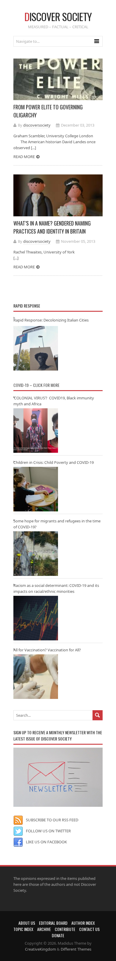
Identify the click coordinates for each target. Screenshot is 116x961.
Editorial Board (53, 923)
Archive (44, 929)
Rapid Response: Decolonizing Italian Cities (51, 320)
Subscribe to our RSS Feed (52, 820)
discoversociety (37, 125)
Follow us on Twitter (48, 831)
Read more (24, 156)
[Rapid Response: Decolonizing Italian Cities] (35, 348)
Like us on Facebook (46, 842)
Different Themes (76, 949)
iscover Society (58, 16)
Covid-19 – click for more (36, 385)
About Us (26, 923)
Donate (58, 935)
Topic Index (23, 929)
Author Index (83, 923)
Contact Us (89, 929)
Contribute (65, 929)
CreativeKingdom (40, 949)
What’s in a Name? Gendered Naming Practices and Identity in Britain (52, 227)
